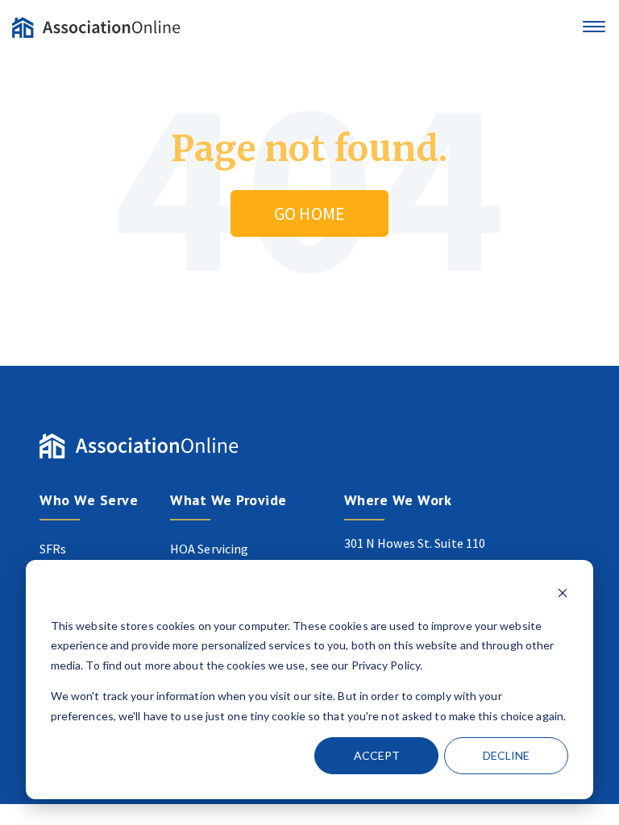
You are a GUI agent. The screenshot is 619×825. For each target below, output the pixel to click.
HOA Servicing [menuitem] (209, 549)
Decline (506, 755)
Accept (377, 755)
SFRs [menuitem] (52, 549)
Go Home (309, 213)
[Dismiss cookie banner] (562, 595)
